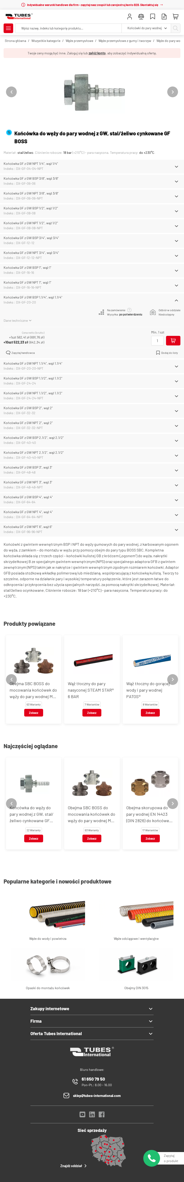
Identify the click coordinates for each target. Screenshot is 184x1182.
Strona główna (15, 41)
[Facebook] (101, 1115)
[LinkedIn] (92, 1115)
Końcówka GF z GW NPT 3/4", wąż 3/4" (31, 253)
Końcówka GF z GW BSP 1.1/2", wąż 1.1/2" (33, 378)
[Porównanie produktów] (141, 17)
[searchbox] (68, 28)
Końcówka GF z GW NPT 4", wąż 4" (28, 512)
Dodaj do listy (169, 352)
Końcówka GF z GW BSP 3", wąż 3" (28, 467)
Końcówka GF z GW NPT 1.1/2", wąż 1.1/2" (33, 393)
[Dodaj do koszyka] (173, 340)
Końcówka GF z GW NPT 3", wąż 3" (28, 482)
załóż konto (97, 53)
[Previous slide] (11, 91)
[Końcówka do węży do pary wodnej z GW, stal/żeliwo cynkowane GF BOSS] (92, 92)
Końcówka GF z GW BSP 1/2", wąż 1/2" (31, 208)
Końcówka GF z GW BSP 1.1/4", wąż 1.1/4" (33, 297)
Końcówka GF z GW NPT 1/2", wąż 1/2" (31, 223)
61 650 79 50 (93, 1079)
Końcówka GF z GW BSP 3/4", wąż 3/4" (31, 238)
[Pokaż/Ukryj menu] (8, 28)
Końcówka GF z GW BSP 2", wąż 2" (28, 408)
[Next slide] (172, 91)
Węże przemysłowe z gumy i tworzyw (124, 41)
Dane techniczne (16, 320)
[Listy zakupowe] (152, 17)
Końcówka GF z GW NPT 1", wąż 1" (27, 282)
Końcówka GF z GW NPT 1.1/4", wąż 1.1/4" (33, 363)
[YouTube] (82, 1115)
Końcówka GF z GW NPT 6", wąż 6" (28, 527)
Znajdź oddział (71, 1166)
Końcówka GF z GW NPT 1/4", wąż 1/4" (31, 163)
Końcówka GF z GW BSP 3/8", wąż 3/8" (31, 178)
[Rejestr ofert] (164, 17)
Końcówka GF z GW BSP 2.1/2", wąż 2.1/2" (34, 438)
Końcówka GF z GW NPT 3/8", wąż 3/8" (31, 193)
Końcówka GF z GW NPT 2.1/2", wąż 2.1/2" (34, 452)
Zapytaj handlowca (23, 352)
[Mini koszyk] (175, 17)
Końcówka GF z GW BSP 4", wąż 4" (28, 497)
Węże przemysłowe (79, 41)
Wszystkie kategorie (45, 41)
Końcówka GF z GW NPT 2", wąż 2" (28, 423)
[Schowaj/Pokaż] (176, 166)
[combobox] (146, 28)
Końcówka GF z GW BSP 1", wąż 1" (27, 267)
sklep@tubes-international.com (97, 1096)
